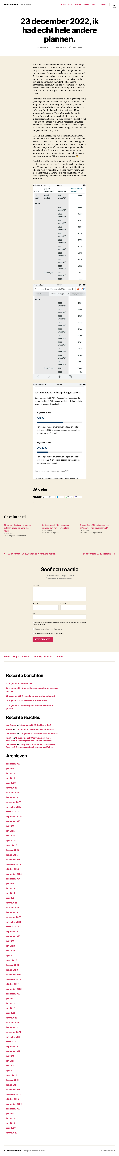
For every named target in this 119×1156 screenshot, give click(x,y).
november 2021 (13, 1037)
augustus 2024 (13, 879)
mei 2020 (10, 1123)
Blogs (70, 5)
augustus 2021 (13, 1051)
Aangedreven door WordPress (35, 1151)
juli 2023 (10, 941)
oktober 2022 (12, 984)
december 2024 (13, 859)
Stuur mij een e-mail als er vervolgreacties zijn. (49, 629)
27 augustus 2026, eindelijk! (19, 683)
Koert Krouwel (11, 5)
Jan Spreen (11, 725)
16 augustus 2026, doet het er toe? (35, 725)
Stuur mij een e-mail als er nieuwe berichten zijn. (49, 633)
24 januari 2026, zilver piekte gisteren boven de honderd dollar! (17, 528)
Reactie (36, 585)
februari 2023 (12, 965)
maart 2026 (11, 788)
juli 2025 (10, 826)
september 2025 (14, 816)
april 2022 (10, 1013)
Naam (35, 604)
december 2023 (13, 917)
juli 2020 (10, 1113)
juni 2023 (10, 946)
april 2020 (11, 1128)
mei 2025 (10, 836)
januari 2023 (12, 970)
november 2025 (13, 807)
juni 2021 (10, 1061)
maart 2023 (11, 960)
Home (63, 5)
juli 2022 (10, 998)
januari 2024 (12, 912)
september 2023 (14, 931)
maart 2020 (11, 1133)
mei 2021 (10, 1066)
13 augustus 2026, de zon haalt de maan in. (34, 729)
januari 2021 (12, 1085)
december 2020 (13, 1089)
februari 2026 (12, 792)
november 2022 (13, 979)
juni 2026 (10, 773)
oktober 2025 (12, 812)
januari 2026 (12, 797)
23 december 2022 (60, 47)
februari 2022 (12, 1022)
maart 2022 (11, 1018)
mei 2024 (10, 893)
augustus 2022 (13, 994)
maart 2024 (11, 903)
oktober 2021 (12, 1042)
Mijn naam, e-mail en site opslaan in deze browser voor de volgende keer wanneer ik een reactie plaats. (60, 623)
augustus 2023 (13, 936)
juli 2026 (10, 768)
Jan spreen (11, 733)
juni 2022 (10, 1003)
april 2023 (10, 955)
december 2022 (13, 974)
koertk (45, 47)
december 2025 (13, 802)
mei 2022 (10, 1008)
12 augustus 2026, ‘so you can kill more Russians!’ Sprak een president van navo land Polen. (29, 739)
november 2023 (13, 922)
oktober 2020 (12, 1099)
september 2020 (14, 1104)
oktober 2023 (12, 927)
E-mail (63, 604)
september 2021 (13, 1046)
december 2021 (13, 1032)
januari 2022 (12, 1027)
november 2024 (13, 864)
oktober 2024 (12, 869)
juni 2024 (10, 888)
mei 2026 (10, 778)
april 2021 (10, 1070)
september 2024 (14, 874)
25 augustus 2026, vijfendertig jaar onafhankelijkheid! (31, 696)
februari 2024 (12, 907)
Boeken (94, 5)
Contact (103, 5)
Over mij (86, 5)
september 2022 (14, 989)
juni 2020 (10, 1118)
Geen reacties (77, 47)
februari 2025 (12, 850)
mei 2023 (10, 951)
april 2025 (10, 840)
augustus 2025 (13, 821)
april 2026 (11, 783)
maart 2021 (11, 1075)
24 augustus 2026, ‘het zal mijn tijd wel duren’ (27, 701)
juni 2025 (10, 831)
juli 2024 (10, 883)
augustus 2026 (13, 764)
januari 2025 (12, 855)
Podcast (78, 5)
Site (34, 613)
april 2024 (11, 898)
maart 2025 (11, 845)
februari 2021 (12, 1080)
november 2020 (13, 1094)
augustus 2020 (13, 1109)
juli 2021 (10, 1056)
